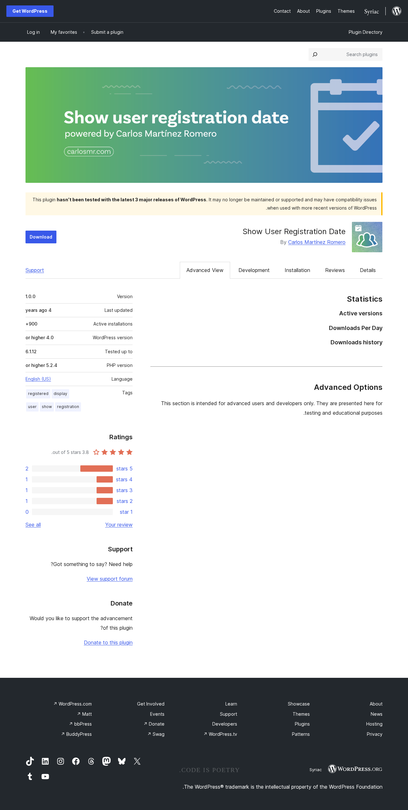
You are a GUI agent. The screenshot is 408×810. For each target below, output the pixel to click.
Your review (119, 524)
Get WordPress (29, 11)
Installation (297, 270)
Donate (153, 724)
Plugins (302, 724)
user (32, 406)
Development (254, 270)
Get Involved (150, 703)
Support (35, 270)
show (47, 406)
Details (368, 270)
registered (38, 393)
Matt (84, 714)
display (60, 393)
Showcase (299, 703)
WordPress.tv (220, 734)
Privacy (374, 734)
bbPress (80, 724)
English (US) (38, 379)
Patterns (301, 734)
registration (68, 406)
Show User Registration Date (294, 231)
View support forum (110, 579)
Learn (231, 703)
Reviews (335, 270)
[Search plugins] (315, 54)
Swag (155, 734)
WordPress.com (72, 703)
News (376, 714)
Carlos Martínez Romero (317, 242)
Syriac (316, 769)
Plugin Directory (365, 32)
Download (41, 237)
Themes (301, 714)
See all (33, 524)
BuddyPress (76, 734)
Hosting (374, 724)
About (376, 703)
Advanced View (204, 270)
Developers (224, 724)
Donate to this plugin (108, 642)
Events (157, 714)
